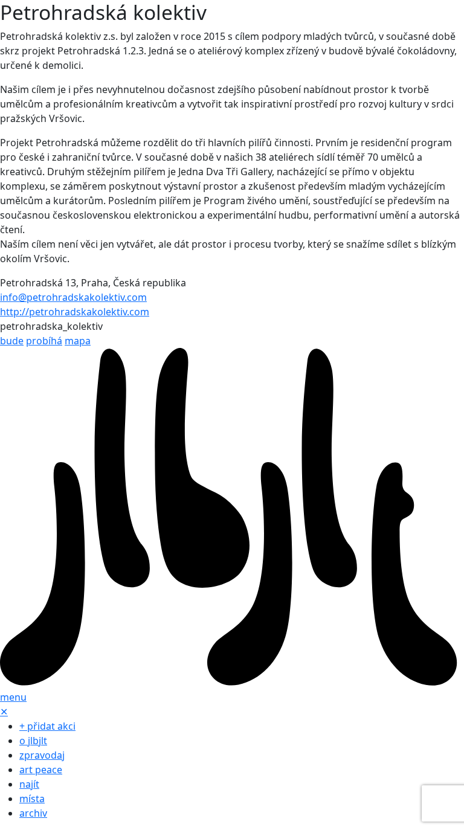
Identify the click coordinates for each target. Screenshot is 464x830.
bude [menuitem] (12, 340)
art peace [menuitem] (40, 769)
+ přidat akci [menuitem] (47, 726)
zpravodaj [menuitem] (42, 755)
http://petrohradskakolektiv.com (74, 311)
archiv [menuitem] (33, 813)
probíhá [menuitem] (44, 340)
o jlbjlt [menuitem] (33, 740)
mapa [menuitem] (78, 340)
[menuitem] (232, 517)
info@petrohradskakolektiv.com (73, 297)
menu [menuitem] (13, 697)
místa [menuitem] (32, 798)
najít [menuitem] (29, 784)
